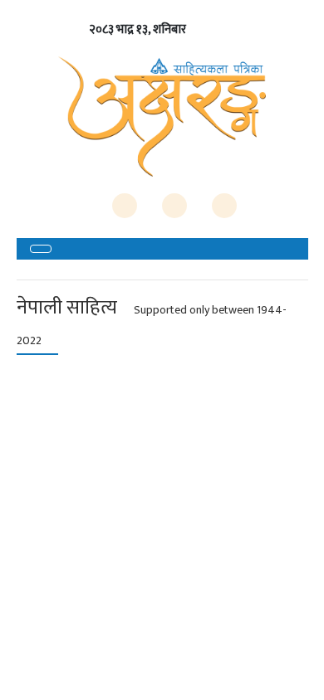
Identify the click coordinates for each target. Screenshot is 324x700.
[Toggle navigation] (41, 249)
